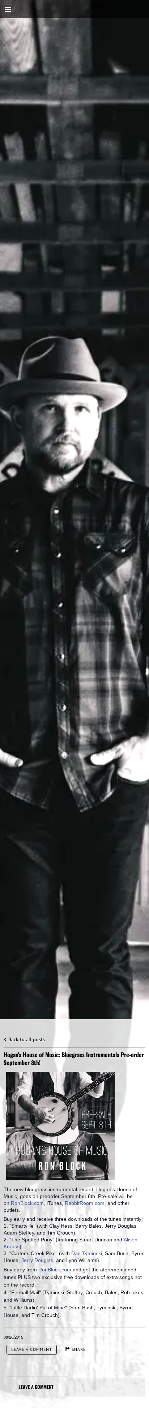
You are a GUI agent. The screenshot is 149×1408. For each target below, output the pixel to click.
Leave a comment (31, 1349)
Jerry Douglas (37, 1260)
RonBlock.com (27, 1203)
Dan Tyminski (86, 1253)
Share (79, 1349)
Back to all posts (26, 1039)
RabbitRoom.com (85, 1203)
